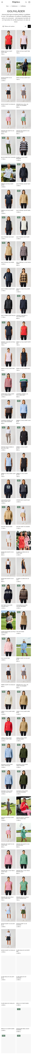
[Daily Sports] (16, 2)
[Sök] (26, 2)
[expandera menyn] (2, 2)
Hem (7, 6)
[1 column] (25, 26)
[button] (29, 2)
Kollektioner (15, 6)
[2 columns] (29, 26)
